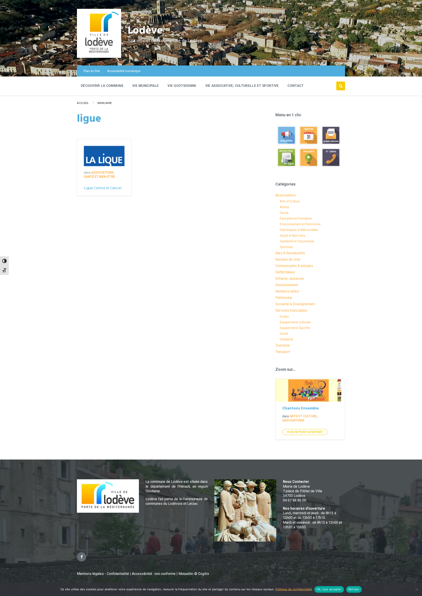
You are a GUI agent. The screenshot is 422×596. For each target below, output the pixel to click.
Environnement (286, 285)
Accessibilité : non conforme (154, 574)
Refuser (354, 589)
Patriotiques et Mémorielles (299, 230)
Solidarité (286, 339)
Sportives (286, 247)
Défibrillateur (285, 272)
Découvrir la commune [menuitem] (102, 86)
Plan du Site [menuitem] (92, 71)
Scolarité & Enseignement (295, 304)
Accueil (83, 103)
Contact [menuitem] (295, 86)
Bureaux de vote (287, 259)
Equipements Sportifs (295, 328)
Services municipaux (291, 310)
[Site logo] (99, 57)
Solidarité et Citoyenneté (297, 241)
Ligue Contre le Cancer (103, 188)
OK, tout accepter (329, 589)
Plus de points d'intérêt (305, 432)
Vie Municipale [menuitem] (145, 86)
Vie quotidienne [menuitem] (181, 86)
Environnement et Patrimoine (300, 224)
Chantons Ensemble (300, 408)
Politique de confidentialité (293, 589)
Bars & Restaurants (290, 253)
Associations (102, 172)
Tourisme (282, 345)
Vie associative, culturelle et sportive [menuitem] (242, 86)
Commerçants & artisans (294, 266)
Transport (282, 352)
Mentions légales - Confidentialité (103, 574)
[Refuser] (416, 589)
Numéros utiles (287, 291)
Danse (284, 212)
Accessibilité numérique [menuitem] (123, 71)
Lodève (145, 30)
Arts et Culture (290, 201)
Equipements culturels (295, 322)
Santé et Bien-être (99, 176)
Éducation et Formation (296, 218)
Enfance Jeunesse (289, 278)
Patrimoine (283, 298)
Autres (284, 207)
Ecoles (284, 316)
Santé (284, 333)
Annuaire (104, 103)
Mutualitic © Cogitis (193, 574)
